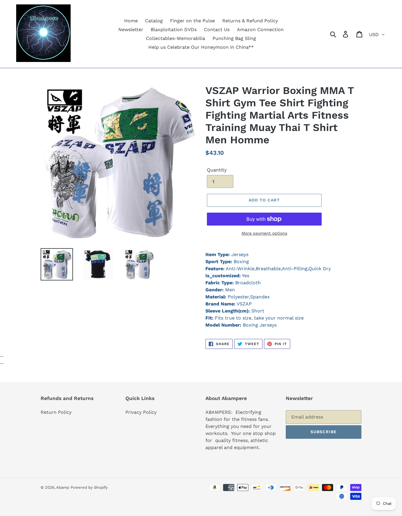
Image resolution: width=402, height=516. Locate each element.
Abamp (62, 487)
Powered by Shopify (89, 487)
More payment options (264, 233)
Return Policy (56, 412)
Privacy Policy (141, 412)
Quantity (217, 170)
